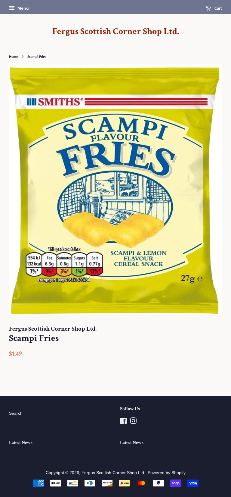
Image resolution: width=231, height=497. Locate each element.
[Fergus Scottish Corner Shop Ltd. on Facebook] (123, 422)
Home (13, 56)
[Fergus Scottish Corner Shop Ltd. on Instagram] (133, 422)
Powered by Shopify (167, 472)
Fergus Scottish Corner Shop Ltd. (115, 31)
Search (16, 413)
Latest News (20, 442)
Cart (217, 8)
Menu (22, 8)
